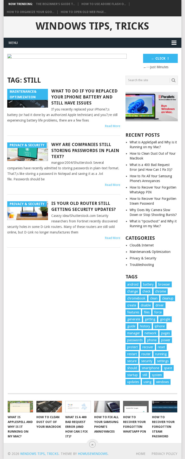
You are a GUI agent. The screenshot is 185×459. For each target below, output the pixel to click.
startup (132, 375)
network (151, 333)
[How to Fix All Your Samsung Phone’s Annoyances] (107, 407)
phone (152, 340)
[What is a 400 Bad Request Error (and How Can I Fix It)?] (78, 407)
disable (146, 305)
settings (163, 361)
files (147, 312)
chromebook (136, 298)
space (168, 368)
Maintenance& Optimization (150, 252)
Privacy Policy (164, 454)
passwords (135, 340)
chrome (160, 291)
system (157, 375)
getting (150, 319)
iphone (160, 326)
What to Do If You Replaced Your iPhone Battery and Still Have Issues (84, 96)
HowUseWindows (93, 454)
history (145, 326)
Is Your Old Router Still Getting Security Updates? (83, 206)
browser (164, 284)
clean (154, 298)
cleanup (167, 298)
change (132, 291)
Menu (13, 43)
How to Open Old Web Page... (83, 12)
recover (147, 347)
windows (162, 382)
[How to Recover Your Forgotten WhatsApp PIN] (136, 407)
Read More (112, 126)
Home (140, 454)
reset (161, 347)
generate (133, 319)
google (165, 319)
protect (132, 347)
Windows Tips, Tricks (92, 26)
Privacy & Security (143, 258)
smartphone (150, 368)
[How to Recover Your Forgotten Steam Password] (165, 407)
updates (133, 382)
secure (132, 361)
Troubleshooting (142, 265)
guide (131, 326)
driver (159, 305)
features (133, 312)
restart (132, 354)
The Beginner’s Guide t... (55, 4)
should (132, 368)
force (158, 312)
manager (133, 333)
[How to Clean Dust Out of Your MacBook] (49, 407)
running (161, 354)
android (133, 284)
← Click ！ (160, 58)
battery (148, 284)
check (146, 291)
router (146, 354)
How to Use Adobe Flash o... (103, 4)
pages (165, 333)
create (131, 305)
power (165, 340)
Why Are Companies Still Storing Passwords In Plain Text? (85, 150)
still (144, 375)
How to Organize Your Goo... (30, 12)
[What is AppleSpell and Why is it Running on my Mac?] (20, 407)
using (148, 382)
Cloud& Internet (142, 245)
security (146, 361)
